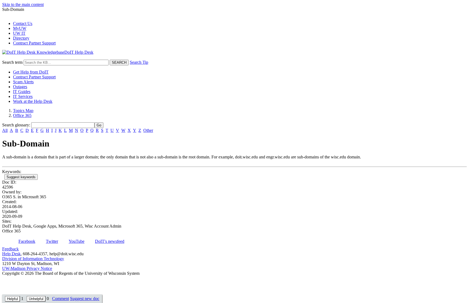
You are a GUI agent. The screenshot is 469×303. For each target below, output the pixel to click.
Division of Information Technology (33, 258)
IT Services (23, 96)
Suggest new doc (84, 298)
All (5, 130)
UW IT (19, 33)
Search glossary (15, 125)
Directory (21, 38)
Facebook (26, 241)
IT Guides (21, 91)
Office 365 (22, 115)
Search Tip (139, 62)
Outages (20, 86)
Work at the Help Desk (32, 101)
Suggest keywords (21, 177)
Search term (12, 62)
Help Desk (11, 253)
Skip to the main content (23, 4)
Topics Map (23, 110)
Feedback (10, 249)
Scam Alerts (23, 81)
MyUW (19, 28)
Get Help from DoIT (31, 72)
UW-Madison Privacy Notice (27, 268)
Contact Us (22, 23)
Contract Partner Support (34, 43)
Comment (60, 298)
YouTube (76, 241)
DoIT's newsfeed (109, 241)
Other (148, 130)
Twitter (52, 241)
